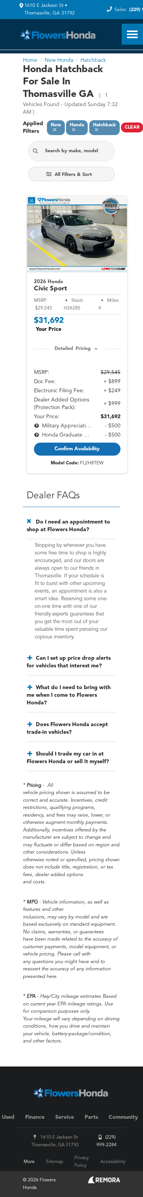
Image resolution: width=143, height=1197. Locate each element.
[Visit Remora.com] (104, 1181)
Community (123, 1117)
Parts (91, 1117)
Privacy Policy (81, 1162)
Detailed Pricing (73, 348)
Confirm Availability (77, 448)
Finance (35, 1117)
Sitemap (54, 1162)
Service (64, 1117)
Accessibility (112, 1162)
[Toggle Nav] (132, 34)
